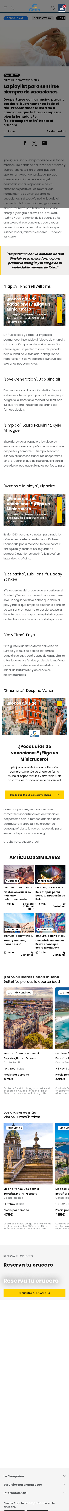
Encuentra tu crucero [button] (32, 1293)
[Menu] (6, 8)
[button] (53, 8)
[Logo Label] (34, 8)
